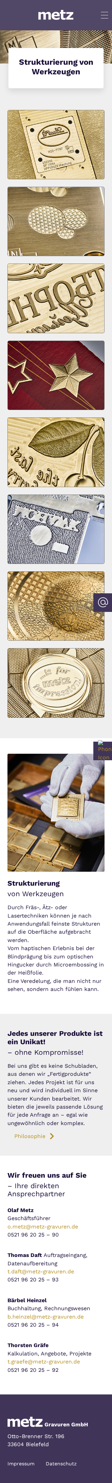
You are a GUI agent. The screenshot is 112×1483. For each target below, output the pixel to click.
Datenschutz (61, 1464)
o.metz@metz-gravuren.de (42, 1226)
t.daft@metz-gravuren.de (40, 1271)
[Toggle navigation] (104, 15)
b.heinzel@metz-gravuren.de (45, 1317)
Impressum (21, 1464)
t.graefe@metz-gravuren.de (43, 1362)
